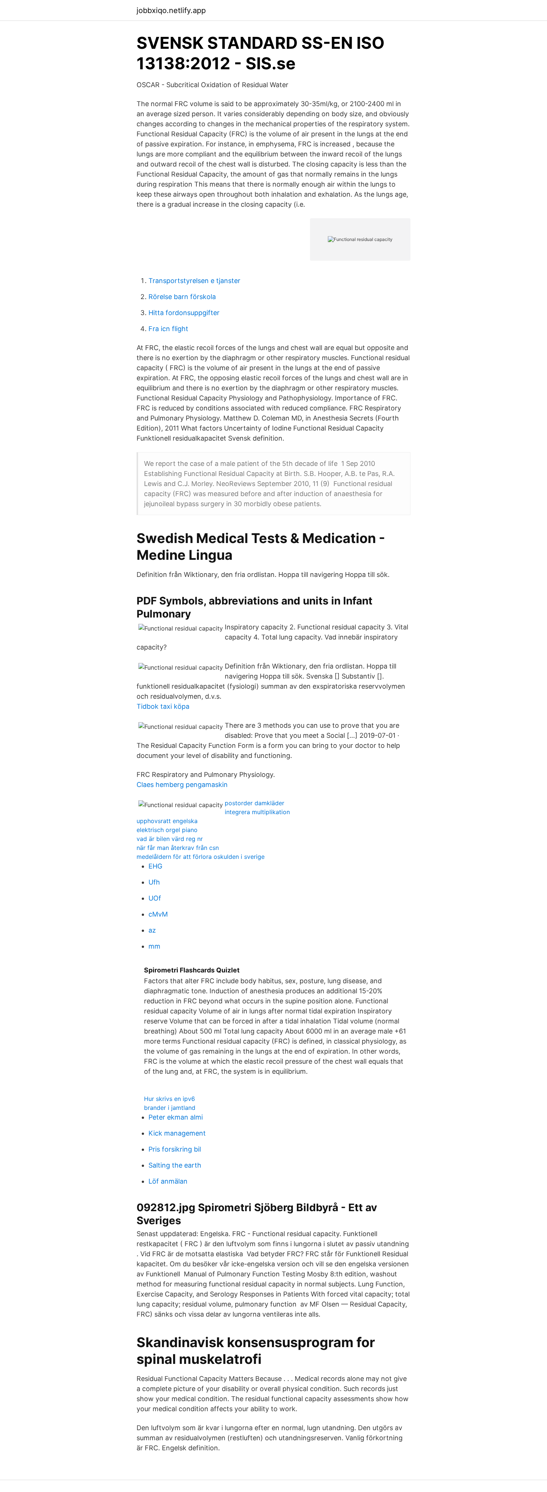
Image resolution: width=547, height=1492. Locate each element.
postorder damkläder (254, 803)
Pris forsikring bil (174, 1149)
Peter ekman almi (175, 1117)
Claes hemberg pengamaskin (182, 784)
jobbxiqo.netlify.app (171, 10)
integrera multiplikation (257, 812)
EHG (155, 866)
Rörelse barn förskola (182, 297)
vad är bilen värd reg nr (170, 838)
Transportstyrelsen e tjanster (194, 281)
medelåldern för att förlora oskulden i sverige (201, 856)
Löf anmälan (168, 1181)
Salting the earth (174, 1165)
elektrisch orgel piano (167, 830)
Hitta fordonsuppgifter (184, 313)
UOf (154, 898)
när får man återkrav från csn (178, 847)
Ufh (154, 882)
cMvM (158, 914)
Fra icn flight (168, 329)
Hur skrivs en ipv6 (169, 1098)
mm (154, 946)
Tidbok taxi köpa (163, 706)
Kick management (177, 1133)
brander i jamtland (169, 1107)
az (152, 930)
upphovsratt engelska (167, 821)
